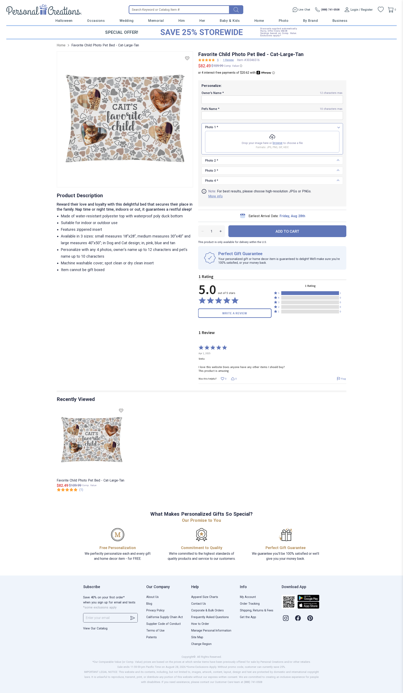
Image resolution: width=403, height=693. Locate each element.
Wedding (126, 21)
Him (181, 21)
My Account (248, 597)
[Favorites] (380, 9)
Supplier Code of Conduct (163, 623)
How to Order (200, 623)
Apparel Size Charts (204, 597)
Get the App (248, 617)
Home (259, 21)
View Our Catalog (95, 628)
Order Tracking (250, 603)
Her (202, 21)
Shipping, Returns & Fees (256, 610)
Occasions (96, 21)
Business (340, 21)
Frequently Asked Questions (210, 617)
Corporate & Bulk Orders (207, 610)
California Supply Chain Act (164, 617)
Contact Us (198, 603)
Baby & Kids (230, 21)
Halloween (64, 21)
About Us (152, 597)
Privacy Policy (155, 610)
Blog (149, 603)
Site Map (197, 637)
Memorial (156, 21)
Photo (284, 21)
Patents (151, 637)
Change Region (201, 644)
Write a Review (234, 313)
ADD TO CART (287, 231)
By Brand (310, 21)
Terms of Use (155, 630)
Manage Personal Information (211, 630)
